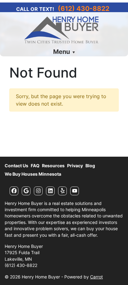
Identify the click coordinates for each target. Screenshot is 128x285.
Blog (90, 165)
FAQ (35, 165)
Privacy (75, 165)
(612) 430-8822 (83, 8)
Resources (53, 165)
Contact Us (16, 165)
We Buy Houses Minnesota (33, 174)
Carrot (96, 276)
